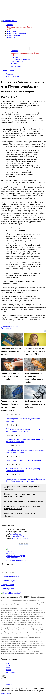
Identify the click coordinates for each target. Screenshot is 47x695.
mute (8, 667)
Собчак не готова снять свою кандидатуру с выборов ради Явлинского (24, 430)
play (7, 663)
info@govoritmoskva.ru (21, 538)
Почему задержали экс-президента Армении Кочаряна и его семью (22, 507)
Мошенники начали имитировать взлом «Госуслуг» (20, 515)
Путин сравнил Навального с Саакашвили (23, 460)
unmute (8, 670)
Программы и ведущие (16, 33)
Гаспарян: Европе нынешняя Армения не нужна (23, 501)
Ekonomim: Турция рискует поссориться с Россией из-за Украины (20, 495)
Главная (4, 70)
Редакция (11, 38)
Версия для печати (10, 326)
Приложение (16, 66)
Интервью (11, 31)
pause (8, 665)
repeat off (9, 684)
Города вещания (7, 585)
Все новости (6, 328)
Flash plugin (5, 693)
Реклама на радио (8, 580)
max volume (10, 672)
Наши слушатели (8, 589)
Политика (10, 74)
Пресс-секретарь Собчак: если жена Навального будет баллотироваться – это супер (25, 480)
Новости (9, 25)
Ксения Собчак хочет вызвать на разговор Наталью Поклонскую (23, 469)
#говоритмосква (12, 76)
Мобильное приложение (16, 560)
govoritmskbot (15, 534)
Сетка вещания (13, 36)
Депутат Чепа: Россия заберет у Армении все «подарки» (22, 488)
